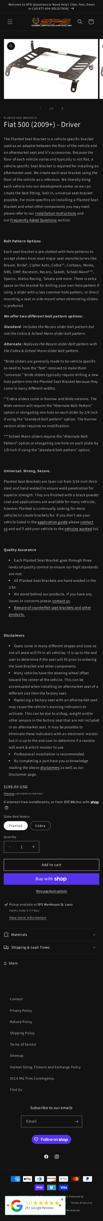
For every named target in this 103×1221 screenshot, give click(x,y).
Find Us (16, 1089)
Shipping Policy (22, 1033)
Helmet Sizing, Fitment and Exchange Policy (45, 1067)
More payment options (51, 891)
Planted (15, 825)
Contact (16, 999)
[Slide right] (62, 108)
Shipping (9, 793)
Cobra (40, 825)
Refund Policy (21, 1021)
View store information (27, 917)
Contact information (66, 1210)
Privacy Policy (21, 1010)
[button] (10, 21)
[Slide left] (40, 108)
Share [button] (13, 963)
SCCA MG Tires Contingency (32, 1078)
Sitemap (16, 1055)
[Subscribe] (76, 1121)
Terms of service (81, 1202)
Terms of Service (23, 1044)
